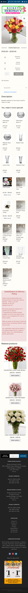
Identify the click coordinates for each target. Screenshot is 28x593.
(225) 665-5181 (14, 498)
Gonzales (4, 544)
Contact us (14, 523)
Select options (15, 375)
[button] (24, 18)
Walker (12, 545)
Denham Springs (14, 542)
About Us (14, 521)
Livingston (23, 542)
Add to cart (18, 74)
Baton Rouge (5, 542)
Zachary (16, 544)
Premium (17, 68)
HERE (17, 558)
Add (5, 127)
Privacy (14, 526)
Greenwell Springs (15, 547)
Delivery (14, 524)
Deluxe (18, 62)
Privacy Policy (19, 589)
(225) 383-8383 (14, 469)
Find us (14, 471)
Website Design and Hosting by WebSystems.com (17, 590)
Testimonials (14, 530)
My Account (14, 532)
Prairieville (11, 544)
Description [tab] (7, 88)
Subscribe (23, 456)
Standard (17, 56)
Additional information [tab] (10, 92)
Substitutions (14, 528)
